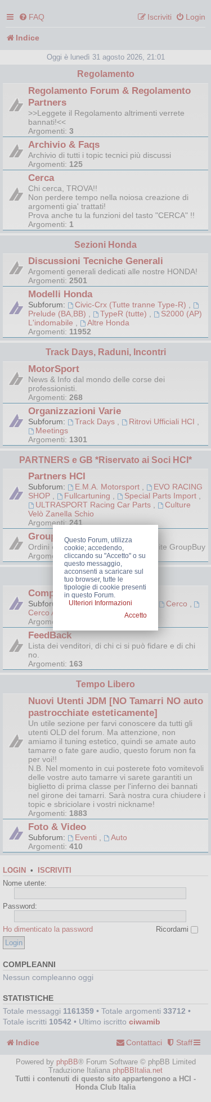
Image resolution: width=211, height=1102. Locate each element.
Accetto (135, 615)
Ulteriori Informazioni (100, 603)
